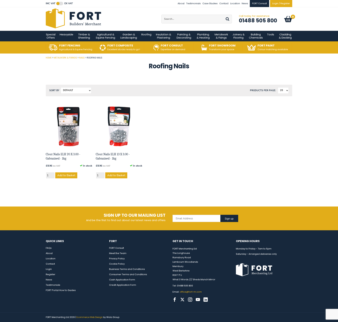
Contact (224, 3)
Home (49, 57)
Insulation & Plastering (163, 36)
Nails (82, 57)
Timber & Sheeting (84, 36)
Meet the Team (117, 253)
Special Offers (50, 36)
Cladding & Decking (285, 36)
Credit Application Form (122, 285)
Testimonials (193, 3)
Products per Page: (263, 90)
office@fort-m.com (191, 291)
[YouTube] (198, 300)
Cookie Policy (117, 263)
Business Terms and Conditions (127, 269)
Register (50, 274)
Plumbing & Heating (203, 36)
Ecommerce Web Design (89, 317)
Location (235, 3)
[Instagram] (190, 300)
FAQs (49, 248)
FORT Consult (116, 248)
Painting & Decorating (184, 36)
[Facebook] (175, 300)
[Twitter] (182, 300)
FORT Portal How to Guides (61, 290)
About (181, 3)
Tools (270, 34)
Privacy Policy (117, 258)
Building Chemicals (256, 36)
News (245, 3)
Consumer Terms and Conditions (128, 274)
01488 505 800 (258, 20)
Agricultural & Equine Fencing (105, 36)
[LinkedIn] (206, 300)
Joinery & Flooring (239, 36)
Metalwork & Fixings (221, 36)
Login (49, 269)
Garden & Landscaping (128, 36)
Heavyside (66, 34)
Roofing (146, 34)
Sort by (54, 90)
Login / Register (281, 3)
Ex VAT (68, 3)
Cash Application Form (122, 279)
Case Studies (210, 3)
